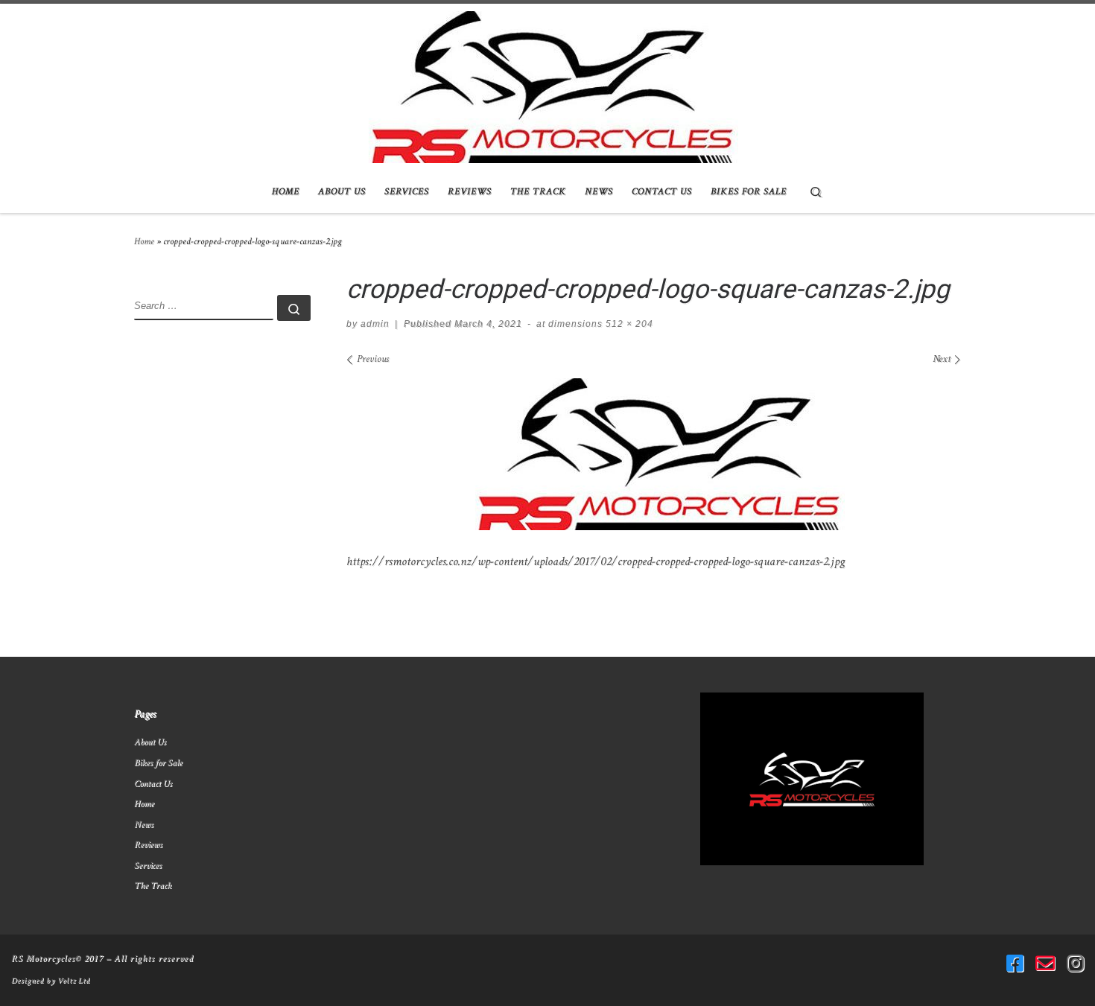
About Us (150, 742)
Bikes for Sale (158, 762)
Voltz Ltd (73, 980)
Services (148, 865)
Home (144, 241)
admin (375, 323)
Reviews (148, 844)
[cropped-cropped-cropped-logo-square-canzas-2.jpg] (654, 454)
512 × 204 (628, 323)
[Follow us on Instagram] (1075, 963)
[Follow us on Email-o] (1045, 963)
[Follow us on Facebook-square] (1014, 963)
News (143, 824)
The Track (152, 885)
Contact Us (153, 783)
